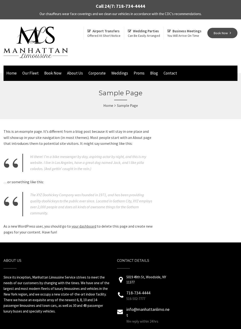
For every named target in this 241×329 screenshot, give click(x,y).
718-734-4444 (138, 293)
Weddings (119, 73)
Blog (154, 73)
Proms (139, 73)
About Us (75, 73)
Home (11, 73)
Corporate (97, 73)
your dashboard (84, 226)
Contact (170, 73)
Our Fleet (30, 73)
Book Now (52, 73)
